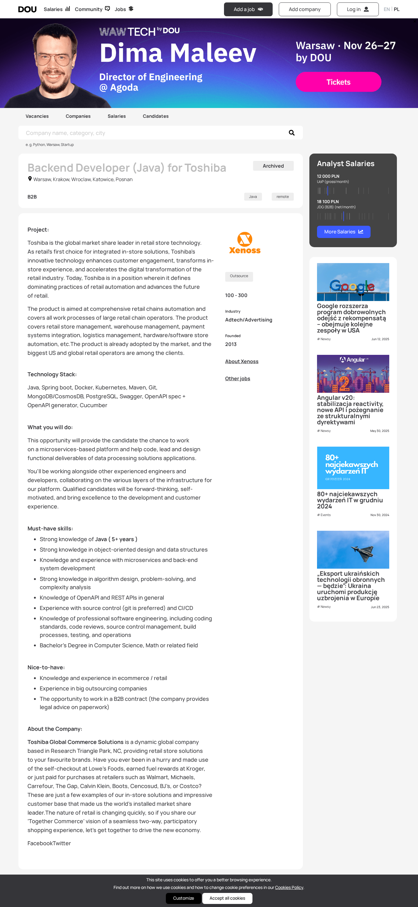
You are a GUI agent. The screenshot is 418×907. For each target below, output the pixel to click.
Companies (78, 116)
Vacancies (37, 116)
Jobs (120, 9)
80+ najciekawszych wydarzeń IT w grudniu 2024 (350, 500)
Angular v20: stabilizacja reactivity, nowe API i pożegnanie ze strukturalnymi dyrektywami (350, 409)
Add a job (244, 9)
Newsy (326, 338)
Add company (305, 9)
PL (397, 9)
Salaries (53, 9)
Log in (354, 9)
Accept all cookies (227, 898)
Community (89, 9)
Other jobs (237, 378)
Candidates (156, 116)
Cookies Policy (289, 887)
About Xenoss (242, 361)
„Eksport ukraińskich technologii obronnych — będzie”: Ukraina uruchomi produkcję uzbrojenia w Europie (351, 585)
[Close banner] (413, 20)
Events (326, 514)
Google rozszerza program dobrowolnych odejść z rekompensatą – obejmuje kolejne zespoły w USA (351, 318)
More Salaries (339, 231)
